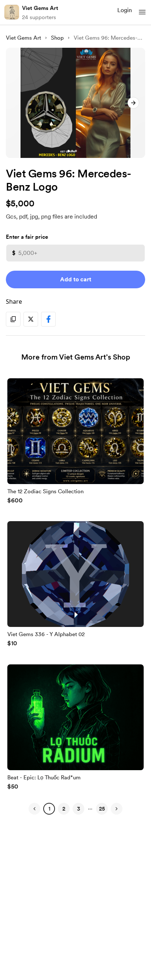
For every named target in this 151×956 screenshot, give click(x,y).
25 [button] (102, 808)
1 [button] (49, 808)
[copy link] (13, 319)
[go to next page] (116, 809)
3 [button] (78, 808)
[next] (133, 103)
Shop (57, 38)
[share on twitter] (30, 319)
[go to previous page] (34, 809)
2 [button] (63, 808)
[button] (142, 12)
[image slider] (75, 103)
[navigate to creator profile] (11, 12)
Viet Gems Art (40, 8)
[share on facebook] (48, 319)
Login (124, 10)
